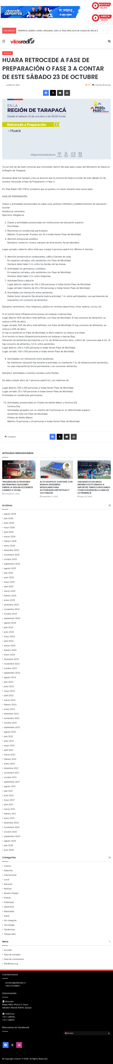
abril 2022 (8, 750)
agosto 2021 (10, 786)
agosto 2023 (10, 677)
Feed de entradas (12, 954)
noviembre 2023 (12, 664)
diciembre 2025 (11, 550)
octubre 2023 (10, 668)
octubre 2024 (10, 614)
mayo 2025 (9, 582)
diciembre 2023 (11, 659)
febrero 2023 (10, 704)
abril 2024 (9, 641)
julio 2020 (8, 845)
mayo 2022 (9, 745)
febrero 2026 (10, 541)
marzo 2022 (9, 754)
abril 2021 (8, 804)
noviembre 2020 (12, 827)
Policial (7, 898)
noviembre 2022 (11, 718)
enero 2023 (9, 709)
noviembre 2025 (11, 555)
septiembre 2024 (12, 618)
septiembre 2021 (12, 782)
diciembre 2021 (11, 768)
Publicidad (9, 902)
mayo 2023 (9, 691)
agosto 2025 (10, 568)
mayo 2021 (9, 800)
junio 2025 (9, 577)
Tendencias (9, 929)
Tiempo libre (10, 934)
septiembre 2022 (12, 727)
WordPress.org (11, 963)
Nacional (8, 884)
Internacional (10, 875)
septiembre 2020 (12, 836)
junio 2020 (9, 850)
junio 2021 (9, 795)
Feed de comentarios (14, 959)
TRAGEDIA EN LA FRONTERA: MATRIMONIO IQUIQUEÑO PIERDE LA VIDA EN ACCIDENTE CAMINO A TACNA (17, 486)
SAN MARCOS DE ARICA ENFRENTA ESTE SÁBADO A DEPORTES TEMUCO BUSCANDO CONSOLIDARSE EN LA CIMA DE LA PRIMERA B (94, 487)
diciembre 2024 (11, 604)
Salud (6, 916)
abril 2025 (8, 586)
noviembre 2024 (12, 609)
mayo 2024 (9, 636)
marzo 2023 (9, 700)
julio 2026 (8, 518)
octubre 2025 (10, 559)
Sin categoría (10, 920)
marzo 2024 (9, 645)
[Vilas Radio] (22, 41)
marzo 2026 (9, 536)
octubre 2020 (10, 832)
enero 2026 (9, 545)
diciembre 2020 (11, 823)
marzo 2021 (9, 809)
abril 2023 (9, 695)
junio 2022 (9, 741)
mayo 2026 (9, 527)
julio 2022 (8, 736)
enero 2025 (9, 600)
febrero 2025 (10, 595)
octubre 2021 (10, 777)
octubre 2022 (10, 723)
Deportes (8, 870)
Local (6, 879)
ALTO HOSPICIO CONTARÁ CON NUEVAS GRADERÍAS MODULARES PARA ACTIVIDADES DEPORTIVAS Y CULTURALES (56, 487)
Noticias (7, 53)
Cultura (7, 866)
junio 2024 (9, 632)
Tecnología (9, 925)
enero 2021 (9, 818)
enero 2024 (9, 654)
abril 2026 (9, 532)
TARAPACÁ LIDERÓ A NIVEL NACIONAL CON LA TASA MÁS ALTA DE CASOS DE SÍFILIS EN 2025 (61, 30)
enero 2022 (9, 763)
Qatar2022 (9, 907)
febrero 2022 (10, 759)
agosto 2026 (10, 514)
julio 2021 (8, 791)
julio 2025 (8, 573)
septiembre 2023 (12, 673)
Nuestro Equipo (11, 893)
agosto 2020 (10, 841)
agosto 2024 (10, 623)
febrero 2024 (10, 650)
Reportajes (9, 911)
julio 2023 (8, 682)
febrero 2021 (10, 813)
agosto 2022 (10, 732)
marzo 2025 (9, 591)
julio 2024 (8, 627)
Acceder (8, 950)
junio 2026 (9, 523)
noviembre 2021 (11, 773)
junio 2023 (9, 686)
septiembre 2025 (12, 564)
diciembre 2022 (11, 714)
